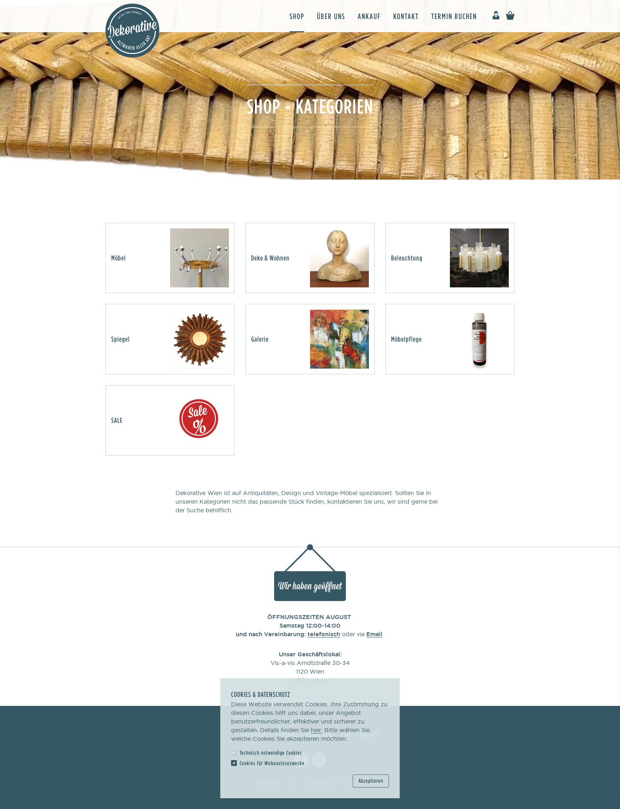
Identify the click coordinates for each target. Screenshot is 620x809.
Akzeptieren (370, 780)
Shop (297, 16)
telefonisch (323, 634)
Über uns (331, 16)
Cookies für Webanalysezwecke (272, 763)
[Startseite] (132, 30)
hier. (317, 730)
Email (374, 634)
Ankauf (369, 16)
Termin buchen (454, 16)
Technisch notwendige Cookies (271, 752)
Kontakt (406, 16)
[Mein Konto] (496, 15)
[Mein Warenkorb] (510, 15)
